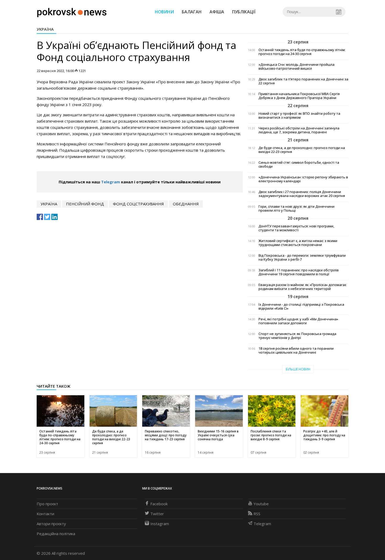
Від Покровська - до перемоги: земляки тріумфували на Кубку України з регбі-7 (302, 257)
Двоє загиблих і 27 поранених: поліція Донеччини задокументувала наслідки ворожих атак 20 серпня (301, 194)
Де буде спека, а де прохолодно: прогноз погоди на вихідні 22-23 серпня (301, 150)
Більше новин (298, 369)
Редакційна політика (56, 533)
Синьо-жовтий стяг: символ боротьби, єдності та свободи (298, 164)
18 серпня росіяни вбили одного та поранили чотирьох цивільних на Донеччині (296, 350)
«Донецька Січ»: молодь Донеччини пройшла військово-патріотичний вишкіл (296, 66)
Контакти (45, 513)
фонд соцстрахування (138, 203)
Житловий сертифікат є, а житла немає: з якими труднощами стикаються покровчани (297, 243)
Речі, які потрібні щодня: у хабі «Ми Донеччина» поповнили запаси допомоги (298, 321)
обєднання (186, 203)
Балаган (192, 12)
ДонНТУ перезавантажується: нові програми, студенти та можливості (296, 228)
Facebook (159, 503)
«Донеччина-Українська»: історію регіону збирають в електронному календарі (303, 179)
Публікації (244, 12)
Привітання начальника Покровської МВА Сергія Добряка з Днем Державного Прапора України (299, 96)
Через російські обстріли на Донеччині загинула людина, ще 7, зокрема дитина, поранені (298, 130)
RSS (257, 513)
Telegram (110, 181)
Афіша (217, 12)
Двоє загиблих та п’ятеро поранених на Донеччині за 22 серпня (303, 81)
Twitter (157, 513)
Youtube (261, 503)
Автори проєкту (51, 523)
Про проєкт (47, 503)
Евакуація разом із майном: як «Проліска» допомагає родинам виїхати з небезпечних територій (302, 287)
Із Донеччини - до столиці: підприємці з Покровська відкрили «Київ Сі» (301, 306)
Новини (164, 12)
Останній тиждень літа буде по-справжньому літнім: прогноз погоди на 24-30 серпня (301, 52)
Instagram (159, 523)
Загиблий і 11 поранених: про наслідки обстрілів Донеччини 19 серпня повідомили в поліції (298, 272)
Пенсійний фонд (85, 203)
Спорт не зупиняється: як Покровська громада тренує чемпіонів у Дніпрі (297, 336)
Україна (45, 29)
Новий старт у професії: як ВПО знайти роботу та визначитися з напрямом (299, 115)
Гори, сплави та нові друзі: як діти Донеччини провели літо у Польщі (296, 208)
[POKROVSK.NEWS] (72, 11)
